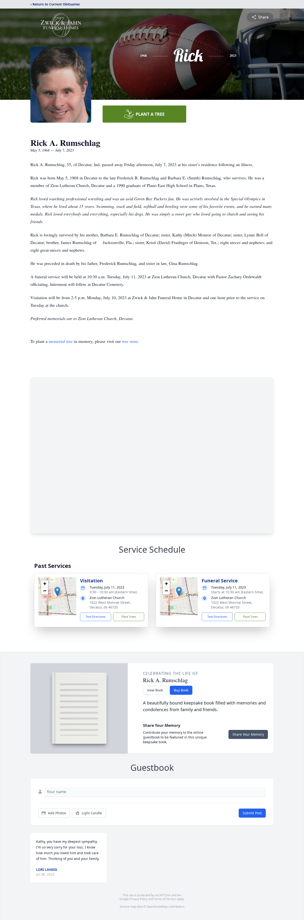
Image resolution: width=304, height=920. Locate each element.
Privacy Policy (138, 899)
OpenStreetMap (157, 907)
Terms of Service (165, 899)
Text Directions (95, 617)
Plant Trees (128, 617)
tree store (130, 341)
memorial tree (61, 341)
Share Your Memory (248, 734)
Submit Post (252, 813)
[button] (57, 591)
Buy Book (181, 690)
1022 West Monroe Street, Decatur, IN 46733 (110, 604)
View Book (155, 690)
